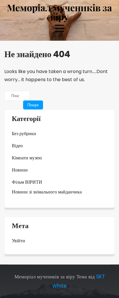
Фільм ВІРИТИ (27, 182)
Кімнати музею (27, 157)
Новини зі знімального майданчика (47, 192)
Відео (17, 145)
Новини (20, 170)
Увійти (18, 240)
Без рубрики (24, 133)
